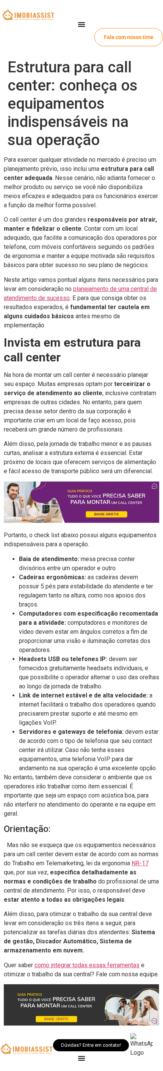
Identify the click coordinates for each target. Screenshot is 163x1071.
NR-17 (140, 863)
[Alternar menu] (81, 24)
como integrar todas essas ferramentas (86, 965)
